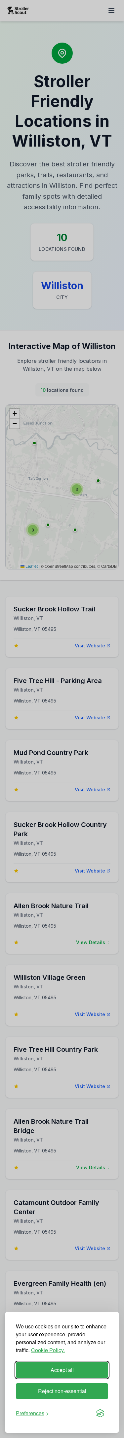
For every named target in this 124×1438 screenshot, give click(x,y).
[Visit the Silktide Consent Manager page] (100, 1413)
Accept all (62, 1370)
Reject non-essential (62, 1391)
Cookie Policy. (48, 1350)
